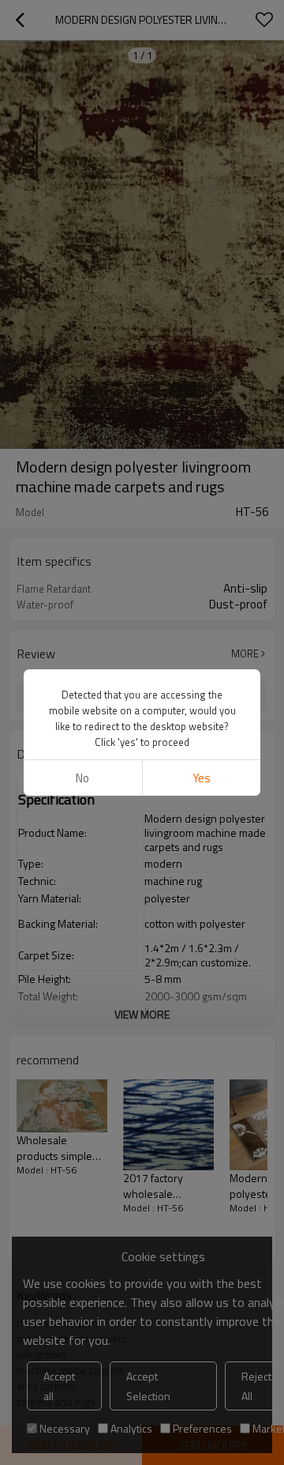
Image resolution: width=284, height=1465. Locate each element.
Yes (201, 778)
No (82, 778)
